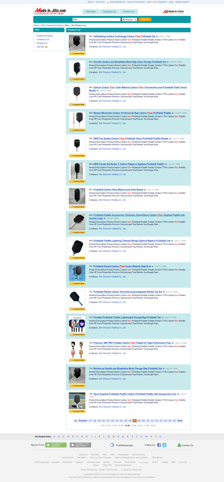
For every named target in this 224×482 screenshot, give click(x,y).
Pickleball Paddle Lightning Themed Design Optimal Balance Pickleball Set (131, 240)
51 (152, 421)
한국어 (155, 462)
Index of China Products (100, 457)
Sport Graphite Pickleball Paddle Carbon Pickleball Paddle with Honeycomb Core (134, 394)
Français (80, 462)
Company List (43, 39)
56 (174, 421)
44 (121, 421)
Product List (42, 43)
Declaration (123, 455)
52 (157, 421)
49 (143, 421)
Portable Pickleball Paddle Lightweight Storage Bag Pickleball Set (127, 317)
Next (180, 421)
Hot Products (67, 457)
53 (161, 421)
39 (99, 421)
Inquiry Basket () (117, 2)
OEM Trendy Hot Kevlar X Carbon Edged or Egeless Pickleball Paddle (128, 164)
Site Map (95, 455)
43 (117, 421)
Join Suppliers (157, 2)
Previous (83, 421)
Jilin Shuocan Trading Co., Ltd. (112, 47)
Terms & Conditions (146, 477)
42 (112, 421)
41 (108, 421)
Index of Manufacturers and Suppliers (131, 457)
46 (130, 421)
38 (95, 421)
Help (171, 2)
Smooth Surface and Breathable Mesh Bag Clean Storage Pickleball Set (129, 62)
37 (90, 421)
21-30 (114, 425)
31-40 (121, 425)
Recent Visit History (136, 2)
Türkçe (96, 465)
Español (55, 462)
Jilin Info (41, 47)
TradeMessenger (121, 445)
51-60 (134, 425)
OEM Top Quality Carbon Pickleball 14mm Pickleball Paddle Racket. (131, 138)
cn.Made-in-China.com (131, 470)
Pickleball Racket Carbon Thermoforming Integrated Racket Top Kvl (127, 292)
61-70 (140, 425)
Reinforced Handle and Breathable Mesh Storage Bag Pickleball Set (127, 368)
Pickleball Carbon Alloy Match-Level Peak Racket (118, 189)
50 (148, 421)
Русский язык (93, 462)
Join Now (100, 2)
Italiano (106, 462)
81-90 (153, 425)
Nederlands (130, 462)
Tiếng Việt (107, 465)
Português (67, 462)
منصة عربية (143, 462)
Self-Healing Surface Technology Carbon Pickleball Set (124, 36)
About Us (83, 455)
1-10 (102, 425)
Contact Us (185, 445)
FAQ (105, 455)
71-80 (146, 425)
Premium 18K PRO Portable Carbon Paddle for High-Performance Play (132, 343)
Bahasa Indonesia (123, 465)
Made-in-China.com (108, 470)
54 (165, 421)
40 (103, 421)
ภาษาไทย (183, 462)
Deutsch (117, 462)
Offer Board (157, 457)
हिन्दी (173, 462)
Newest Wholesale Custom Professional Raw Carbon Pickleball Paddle (132, 113)
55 (170, 421)
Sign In (91, 2)
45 (126, 421)
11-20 (108, 425)
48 (139, 421)
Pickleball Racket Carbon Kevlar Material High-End (122, 266)
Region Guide (182, 2)
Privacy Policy (138, 455)
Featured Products (45, 36)
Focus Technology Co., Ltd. (112, 474)
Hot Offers (81, 457)
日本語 (165, 462)
